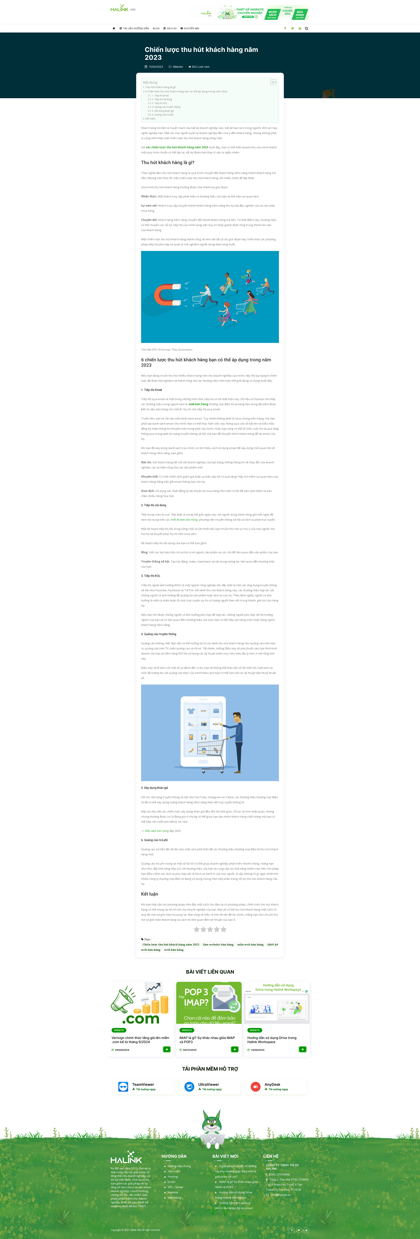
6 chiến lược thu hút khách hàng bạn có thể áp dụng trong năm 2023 (186, 91)
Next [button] (307, 1019)
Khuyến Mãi (191, 28)
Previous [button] (113, 1019)
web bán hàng (174, 950)
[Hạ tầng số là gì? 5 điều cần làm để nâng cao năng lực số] (302, 1049)
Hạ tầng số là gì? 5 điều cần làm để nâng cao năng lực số (274, 1040)
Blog (156, 28)
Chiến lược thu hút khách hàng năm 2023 (171, 944)
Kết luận (150, 118)
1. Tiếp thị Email (160, 95)
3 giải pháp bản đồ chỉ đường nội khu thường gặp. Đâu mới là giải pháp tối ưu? (236, 1171)
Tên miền (174, 1171)
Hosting (173, 1176)
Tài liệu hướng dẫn (135, 28)
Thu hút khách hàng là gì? (160, 87)
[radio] (197, 930)
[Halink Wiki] (132, 1157)
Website (178, 66)
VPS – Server (175, 1187)
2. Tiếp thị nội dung (162, 99)
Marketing (174, 1197)
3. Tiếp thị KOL (160, 103)
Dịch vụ (171, 28)
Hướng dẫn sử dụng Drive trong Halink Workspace (136, 1040)
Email (171, 1182)
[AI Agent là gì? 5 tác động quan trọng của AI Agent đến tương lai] (234, 1049)
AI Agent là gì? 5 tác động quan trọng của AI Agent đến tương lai (208, 1040)
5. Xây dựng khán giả (163, 110)
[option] (141, 1019)
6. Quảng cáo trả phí (162, 114)
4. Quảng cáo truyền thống (166, 106)
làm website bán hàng (218, 944)
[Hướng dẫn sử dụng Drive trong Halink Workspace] (166, 1049)
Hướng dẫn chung (179, 1166)
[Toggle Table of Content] (271, 82)
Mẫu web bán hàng (157, 831)
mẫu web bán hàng (250, 944)
